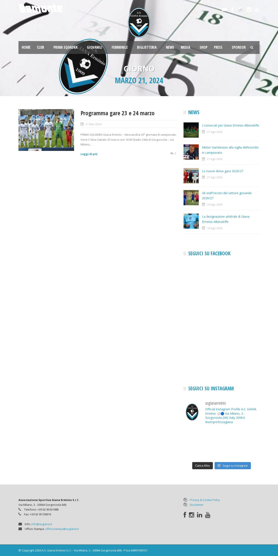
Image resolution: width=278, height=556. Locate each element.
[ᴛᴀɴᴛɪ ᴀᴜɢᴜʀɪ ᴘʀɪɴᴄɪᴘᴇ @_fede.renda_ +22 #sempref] (221, 451)
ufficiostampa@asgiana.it (62, 529)
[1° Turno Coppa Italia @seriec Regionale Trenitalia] (195, 451)
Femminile (120, 47)
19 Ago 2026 (214, 228)
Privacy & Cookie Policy (205, 500)
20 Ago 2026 (214, 204)
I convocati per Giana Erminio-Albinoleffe (230, 125)
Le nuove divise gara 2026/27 (222, 171)
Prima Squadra (65, 47)
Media (185, 47)
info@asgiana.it (41, 524)
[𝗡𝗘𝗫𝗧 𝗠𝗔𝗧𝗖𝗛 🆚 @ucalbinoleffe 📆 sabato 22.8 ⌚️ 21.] (248, 436)
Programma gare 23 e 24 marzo (118, 113)
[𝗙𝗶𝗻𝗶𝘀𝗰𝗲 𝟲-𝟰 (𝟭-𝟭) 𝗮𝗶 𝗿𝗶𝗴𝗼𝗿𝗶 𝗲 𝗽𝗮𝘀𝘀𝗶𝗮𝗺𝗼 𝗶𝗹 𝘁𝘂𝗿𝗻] (248, 451)
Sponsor (239, 47)
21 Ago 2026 (214, 132)
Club (40, 47)
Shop (203, 47)
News (170, 47)
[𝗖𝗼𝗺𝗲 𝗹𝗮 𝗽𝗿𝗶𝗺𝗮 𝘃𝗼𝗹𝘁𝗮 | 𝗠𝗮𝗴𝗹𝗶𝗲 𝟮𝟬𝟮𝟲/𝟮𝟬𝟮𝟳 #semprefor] (195, 436)
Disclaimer (197, 505)
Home (26, 47)
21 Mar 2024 (93, 124)
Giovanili (94, 47)
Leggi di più (89, 154)
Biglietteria (147, 47)
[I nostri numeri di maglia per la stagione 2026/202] (221, 436)
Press (218, 47)
